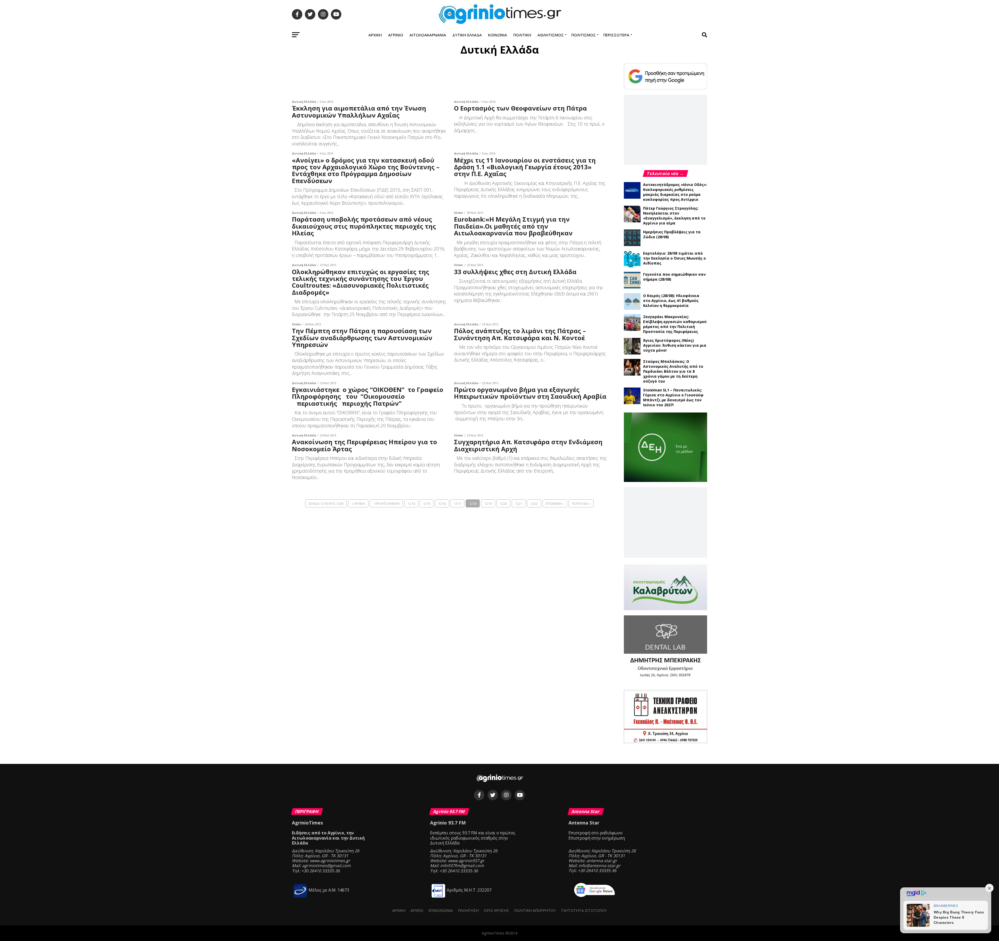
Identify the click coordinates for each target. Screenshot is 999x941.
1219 (488, 503)
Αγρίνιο (395, 34)
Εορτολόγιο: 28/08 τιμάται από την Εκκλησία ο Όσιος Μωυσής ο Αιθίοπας (674, 258)
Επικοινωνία (440, 910)
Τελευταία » (581, 503)
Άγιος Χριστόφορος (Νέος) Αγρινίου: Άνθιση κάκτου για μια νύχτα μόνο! (674, 345)
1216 (442, 503)
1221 (518, 503)
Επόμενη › (555, 503)
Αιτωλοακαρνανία (427, 34)
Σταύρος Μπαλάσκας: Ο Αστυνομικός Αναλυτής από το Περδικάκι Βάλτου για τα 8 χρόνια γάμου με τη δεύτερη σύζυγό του (673, 371)
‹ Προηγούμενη (386, 503)
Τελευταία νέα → (665, 173)
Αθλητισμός (550, 34)
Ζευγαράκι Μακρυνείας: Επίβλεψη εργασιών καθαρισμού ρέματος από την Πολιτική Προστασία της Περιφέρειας (675, 324)
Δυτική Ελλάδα (467, 34)
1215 (426, 503)
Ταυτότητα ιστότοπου (584, 910)
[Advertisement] (450, 78)
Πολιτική (522, 34)
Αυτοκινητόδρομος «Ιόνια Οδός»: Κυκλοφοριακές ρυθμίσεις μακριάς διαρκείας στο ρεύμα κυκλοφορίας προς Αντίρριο (675, 192)
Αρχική (375, 34)
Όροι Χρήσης (496, 910)
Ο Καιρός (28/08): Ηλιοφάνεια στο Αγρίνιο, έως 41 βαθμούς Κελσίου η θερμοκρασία (671, 300)
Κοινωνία (497, 34)
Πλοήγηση (468, 910)
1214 (411, 503)
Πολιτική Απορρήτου (535, 910)
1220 (503, 503)
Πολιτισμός (583, 34)
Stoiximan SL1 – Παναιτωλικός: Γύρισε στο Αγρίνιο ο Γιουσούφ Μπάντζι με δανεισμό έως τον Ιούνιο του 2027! (673, 397)
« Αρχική (358, 503)
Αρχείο (417, 910)
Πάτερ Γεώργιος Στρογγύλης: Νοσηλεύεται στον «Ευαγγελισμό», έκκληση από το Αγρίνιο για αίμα (674, 215)
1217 (457, 503)
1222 (534, 503)
